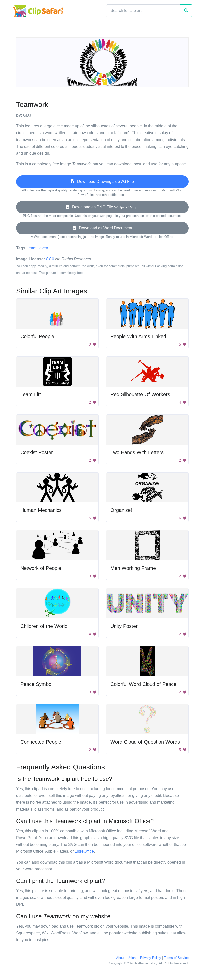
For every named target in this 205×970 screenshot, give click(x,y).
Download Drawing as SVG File (104, 181)
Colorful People (37, 336)
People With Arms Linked (138, 336)
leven (43, 248)
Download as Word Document (104, 228)
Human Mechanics (41, 510)
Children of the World (44, 626)
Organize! (121, 510)
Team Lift (30, 394)
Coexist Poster (36, 452)
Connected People (40, 742)
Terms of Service (176, 958)
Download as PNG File (104, 207)
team (32, 248)
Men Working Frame (133, 568)
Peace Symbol (36, 684)
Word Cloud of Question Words (145, 742)
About (120, 958)
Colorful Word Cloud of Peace (143, 684)
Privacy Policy (150, 958)
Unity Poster (124, 626)
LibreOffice (84, 851)
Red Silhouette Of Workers (140, 394)
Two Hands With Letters (137, 452)
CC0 (50, 259)
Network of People (40, 568)
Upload (133, 958)
